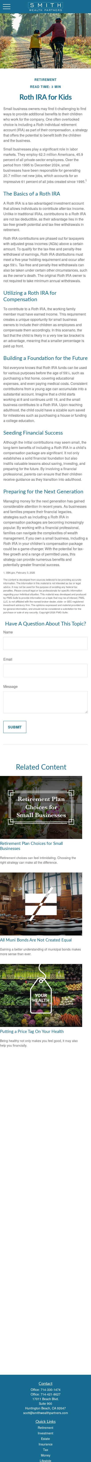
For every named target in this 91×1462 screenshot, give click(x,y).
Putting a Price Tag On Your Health (32, 1032)
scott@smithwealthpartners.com (45, 1413)
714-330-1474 (51, 1389)
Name (8, 632)
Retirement (45, 1427)
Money (45, 1455)
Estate (45, 1438)
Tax (45, 1449)
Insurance (46, 1444)
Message (10, 686)
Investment (45, 1433)
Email (7, 659)
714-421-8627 (51, 1394)
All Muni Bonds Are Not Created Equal (36, 940)
